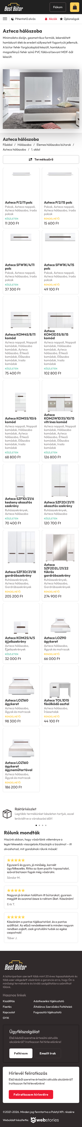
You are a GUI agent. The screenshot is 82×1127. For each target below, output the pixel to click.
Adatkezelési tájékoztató (48, 1001)
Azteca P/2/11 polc (18, 202)
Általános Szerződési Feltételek (52, 1006)
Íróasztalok (51, 712)
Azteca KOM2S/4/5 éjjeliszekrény (20, 639)
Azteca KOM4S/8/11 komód (20, 336)
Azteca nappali (25, 207)
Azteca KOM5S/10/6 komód (20, 420)
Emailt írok (48, 1053)
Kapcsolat (9, 1012)
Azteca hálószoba (14, 149)
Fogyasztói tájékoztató (47, 1012)
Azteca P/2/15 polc (58, 202)
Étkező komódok (17, 355)
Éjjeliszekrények (15, 649)
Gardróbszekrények (18, 587)
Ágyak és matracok (56, 649)
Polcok (9, 207)
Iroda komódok (15, 362)
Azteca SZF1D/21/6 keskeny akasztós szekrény (19, 502)
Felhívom (21, 1053)
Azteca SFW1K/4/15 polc (59, 266)
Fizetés (7, 1006)
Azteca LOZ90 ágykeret (55, 639)
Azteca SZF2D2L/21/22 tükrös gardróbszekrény (57, 570)
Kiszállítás (9, 1001)
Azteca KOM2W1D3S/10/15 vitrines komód (59, 418)
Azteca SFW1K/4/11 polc (19, 266)
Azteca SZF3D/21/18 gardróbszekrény (20, 573)
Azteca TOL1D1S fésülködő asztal (56, 702)
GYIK (6, 1018)
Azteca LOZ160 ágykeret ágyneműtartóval (18, 766)
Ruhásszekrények (16, 510)
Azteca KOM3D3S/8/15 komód (56, 334)
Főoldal (7, 145)
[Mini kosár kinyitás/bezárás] (76, 7)
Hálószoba (24, 145)
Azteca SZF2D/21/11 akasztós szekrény (59, 504)
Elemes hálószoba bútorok (54, 145)
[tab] (36, 825)
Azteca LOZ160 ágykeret (16, 702)
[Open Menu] (5, 19)
